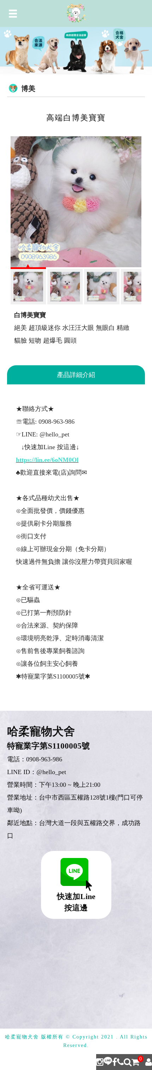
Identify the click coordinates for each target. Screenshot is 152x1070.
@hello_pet (51, 772)
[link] (47, 459)
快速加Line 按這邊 (76, 902)
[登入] (148, 1062)
